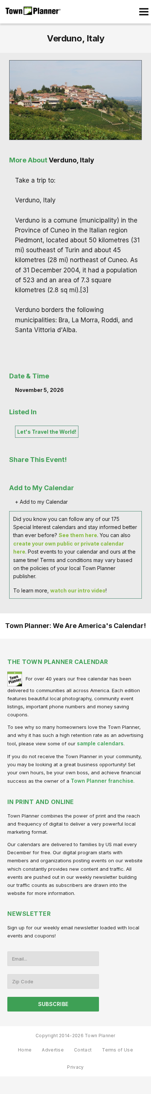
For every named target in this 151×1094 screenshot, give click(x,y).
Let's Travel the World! (46, 432)
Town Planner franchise (102, 781)
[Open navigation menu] (143, 11)
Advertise (53, 1050)
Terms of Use (117, 1050)
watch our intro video (78, 590)
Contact (83, 1050)
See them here (78, 535)
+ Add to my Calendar (41, 502)
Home (25, 1050)
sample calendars (100, 743)
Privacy (75, 1067)
